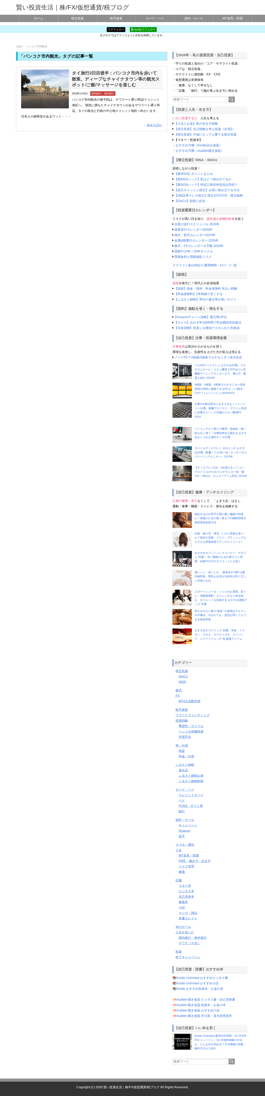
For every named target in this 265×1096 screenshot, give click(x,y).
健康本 (183, 902)
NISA (182, 681)
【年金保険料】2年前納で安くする (198, 294)
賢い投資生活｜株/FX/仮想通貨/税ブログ (72, 7)
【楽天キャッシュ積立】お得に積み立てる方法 (207, 190)
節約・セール (193, 18)
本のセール (183, 927)
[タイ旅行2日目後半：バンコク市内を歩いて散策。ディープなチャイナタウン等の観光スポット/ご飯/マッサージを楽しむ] (45, 105)
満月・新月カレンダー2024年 (195, 235)
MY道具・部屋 (233, 18)
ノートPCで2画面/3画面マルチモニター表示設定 (208, 357)
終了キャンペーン (188, 957)
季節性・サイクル (191, 726)
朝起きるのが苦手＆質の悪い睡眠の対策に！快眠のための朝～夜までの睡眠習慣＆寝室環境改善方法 (220, 518)
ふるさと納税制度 (191, 781)
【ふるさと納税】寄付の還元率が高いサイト (205, 299)
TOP (19, 46)
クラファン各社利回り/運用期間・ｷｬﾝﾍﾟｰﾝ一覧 (204, 265)
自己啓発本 (186, 896)
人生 (179, 850)
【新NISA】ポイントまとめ (193, 173)
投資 (179, 951)
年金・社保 (186, 756)
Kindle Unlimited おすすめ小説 (197, 983)
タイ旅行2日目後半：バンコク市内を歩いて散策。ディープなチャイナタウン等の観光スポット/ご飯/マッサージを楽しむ (116, 79)
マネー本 (185, 885)
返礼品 (183, 770)
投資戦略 (182, 720)
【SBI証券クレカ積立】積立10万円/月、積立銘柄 (208, 195)
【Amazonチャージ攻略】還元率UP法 (200, 317)
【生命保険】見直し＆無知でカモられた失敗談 (207, 328)
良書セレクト (188, 918)
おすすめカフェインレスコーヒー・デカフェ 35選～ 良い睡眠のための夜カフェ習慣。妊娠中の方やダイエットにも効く (220, 557)
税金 (182, 751)
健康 (182, 871)
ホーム (38, 18)
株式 (179, 690)
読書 (179, 880)
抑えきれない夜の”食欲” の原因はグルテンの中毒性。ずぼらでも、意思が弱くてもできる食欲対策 (220, 615)
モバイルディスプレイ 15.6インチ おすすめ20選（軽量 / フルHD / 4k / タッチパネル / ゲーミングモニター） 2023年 (221, 452)
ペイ (182, 800)
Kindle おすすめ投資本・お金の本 (199, 988)
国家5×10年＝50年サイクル (193, 251)
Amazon (184, 830)
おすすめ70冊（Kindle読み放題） (199, 145)
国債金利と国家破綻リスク (193, 256)
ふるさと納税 (185, 764)
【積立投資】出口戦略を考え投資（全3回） (204, 129)
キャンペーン (188, 825)
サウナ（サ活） (189, 943)
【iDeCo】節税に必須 (189, 201)
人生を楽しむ (185, 932)
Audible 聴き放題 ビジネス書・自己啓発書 (205, 999)
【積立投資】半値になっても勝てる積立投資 (205, 134)
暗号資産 (116, 18)
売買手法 (185, 737)
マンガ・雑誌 (188, 913)
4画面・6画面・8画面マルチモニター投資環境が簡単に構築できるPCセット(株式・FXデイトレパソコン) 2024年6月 (220, 388)
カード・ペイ (155, 18)
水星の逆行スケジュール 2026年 (196, 224)
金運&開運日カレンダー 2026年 (196, 240)
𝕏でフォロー (116, 29)
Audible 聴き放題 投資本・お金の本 (201, 1005)
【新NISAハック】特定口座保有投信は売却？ (206, 184)
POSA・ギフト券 (191, 806)
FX (178, 695)
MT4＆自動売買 (189, 701)
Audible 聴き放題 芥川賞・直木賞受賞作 (204, 1015)
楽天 (182, 836)
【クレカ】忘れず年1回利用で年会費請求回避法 (207, 322)
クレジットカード (191, 795)
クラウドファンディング (193, 715)
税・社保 (182, 745)
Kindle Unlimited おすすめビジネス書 (202, 977)
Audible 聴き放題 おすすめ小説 (198, 1010)
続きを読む (154, 125)
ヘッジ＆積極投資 (191, 731)
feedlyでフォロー (144, 29)
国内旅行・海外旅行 (102, 93)
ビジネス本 (186, 891)
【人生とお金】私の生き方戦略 (196, 123)
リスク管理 (186, 866)
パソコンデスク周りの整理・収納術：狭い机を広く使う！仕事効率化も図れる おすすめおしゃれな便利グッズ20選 (221, 433)
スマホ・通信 (185, 844)
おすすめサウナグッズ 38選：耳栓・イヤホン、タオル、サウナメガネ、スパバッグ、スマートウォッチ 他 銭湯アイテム (220, 634)
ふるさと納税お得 (191, 775)
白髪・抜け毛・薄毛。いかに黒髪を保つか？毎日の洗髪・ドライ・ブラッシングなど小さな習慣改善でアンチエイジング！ (220, 537)
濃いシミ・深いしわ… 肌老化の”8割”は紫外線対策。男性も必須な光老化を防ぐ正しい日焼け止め (220, 576)
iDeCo (183, 676)
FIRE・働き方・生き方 (195, 861)
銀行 (182, 811)
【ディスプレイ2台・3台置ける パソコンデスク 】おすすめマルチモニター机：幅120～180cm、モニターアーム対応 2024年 (221, 471)
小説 (182, 907)
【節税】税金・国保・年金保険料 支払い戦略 (205, 288)
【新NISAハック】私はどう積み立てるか (202, 179)
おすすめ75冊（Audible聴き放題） (200, 150)
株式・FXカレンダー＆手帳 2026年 (198, 246)
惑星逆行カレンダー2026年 (193, 229)
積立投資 (77, 18)
